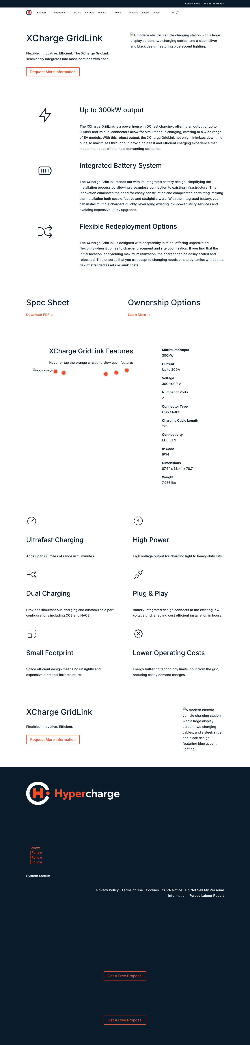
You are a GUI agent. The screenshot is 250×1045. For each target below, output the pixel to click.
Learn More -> (139, 315)
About (118, 12)
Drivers (102, 12)
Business (41, 12)
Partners (89, 12)
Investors (133, 12)
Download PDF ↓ (39, 315)
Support (146, 12)
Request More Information (53, 72)
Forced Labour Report (206, 895)
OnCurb (77, 12)
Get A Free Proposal (125, 976)
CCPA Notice (172, 890)
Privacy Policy (107, 890)
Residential (59, 12)
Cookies (152, 890)
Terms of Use (132, 890)
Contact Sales (192, 3)
